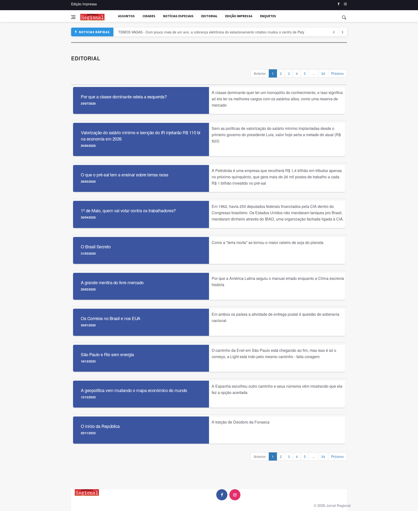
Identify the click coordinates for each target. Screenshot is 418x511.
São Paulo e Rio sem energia (107, 354)
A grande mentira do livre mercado (112, 282)
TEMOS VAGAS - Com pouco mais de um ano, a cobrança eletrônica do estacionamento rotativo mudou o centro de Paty (211, 32)
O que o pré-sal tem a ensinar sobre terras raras (124, 174)
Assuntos (126, 16)
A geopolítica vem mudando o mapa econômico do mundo (134, 390)
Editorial (209, 16)
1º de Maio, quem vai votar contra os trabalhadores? (128, 210)
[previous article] (342, 32)
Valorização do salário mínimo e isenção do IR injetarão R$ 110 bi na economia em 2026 (140, 135)
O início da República (100, 426)
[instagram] (345, 4)
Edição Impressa (84, 3)
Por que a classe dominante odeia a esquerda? (124, 96)
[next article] (333, 32)
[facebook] (338, 4)
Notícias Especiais (178, 16)
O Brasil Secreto (96, 246)
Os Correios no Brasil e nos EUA (110, 318)
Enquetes (268, 16)
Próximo (337, 73)
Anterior (260, 73)
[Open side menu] (73, 17)
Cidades (148, 16)
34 (323, 73)
